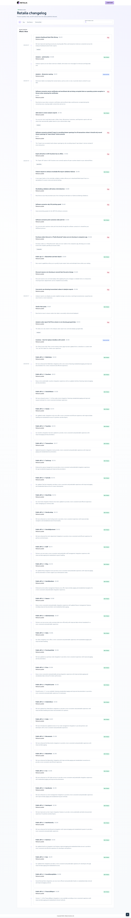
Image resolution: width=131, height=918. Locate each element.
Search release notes (89, 20)
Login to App (110, 2)
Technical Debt (38, 22)
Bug (24, 22)
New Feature (30, 22)
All (19, 22)
